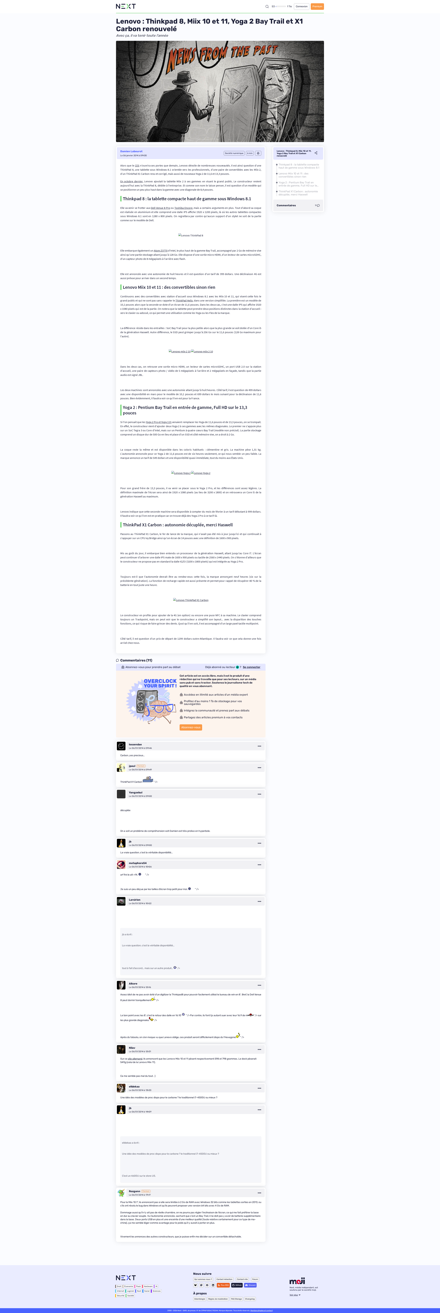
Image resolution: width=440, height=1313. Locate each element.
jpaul (132, 766)
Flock (138, 1286)
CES (137, 165)
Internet (120, 1291)
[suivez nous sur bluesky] (195, 1285)
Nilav (132, 1047)
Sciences (157, 1291)
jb (130, 841)
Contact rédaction (224, 1279)
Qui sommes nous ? (203, 1279)
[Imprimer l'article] (258, 153)
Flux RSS (225, 1285)
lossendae (135, 744)
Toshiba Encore (183, 208)
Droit (119, 1286)
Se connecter (251, 667)
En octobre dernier (131, 181)
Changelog (250, 1299)
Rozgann (134, 1191)
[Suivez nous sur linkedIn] (213, 1285)
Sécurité (120, 1296)
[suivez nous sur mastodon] (201, 1285)
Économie (128, 1286)
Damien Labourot (131, 151)
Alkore (133, 983)
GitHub (238, 1285)
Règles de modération (218, 1299)
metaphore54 (138, 863)
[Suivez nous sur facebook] (207, 1285)
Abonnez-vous (190, 727)
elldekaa (134, 1086)
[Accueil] (126, 6)
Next (139, 1291)
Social (147, 1291)
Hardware (148, 1286)
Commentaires (286, 205)
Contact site (242, 1279)
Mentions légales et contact (261, 1311)
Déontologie (199, 1299)
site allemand (135, 1058)
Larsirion (134, 899)
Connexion (301, 6)
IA (156, 1286)
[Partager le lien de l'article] (316, 153)
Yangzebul (135, 792)
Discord (252, 1285)
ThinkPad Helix (184, 300)
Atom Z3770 (161, 250)
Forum (255, 1279)
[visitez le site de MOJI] (297, 1283)
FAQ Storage (236, 1299)
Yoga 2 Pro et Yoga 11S (159, 422)
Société (130, 1296)
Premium (317, 6)
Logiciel (130, 1291)
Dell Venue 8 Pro (160, 208)
